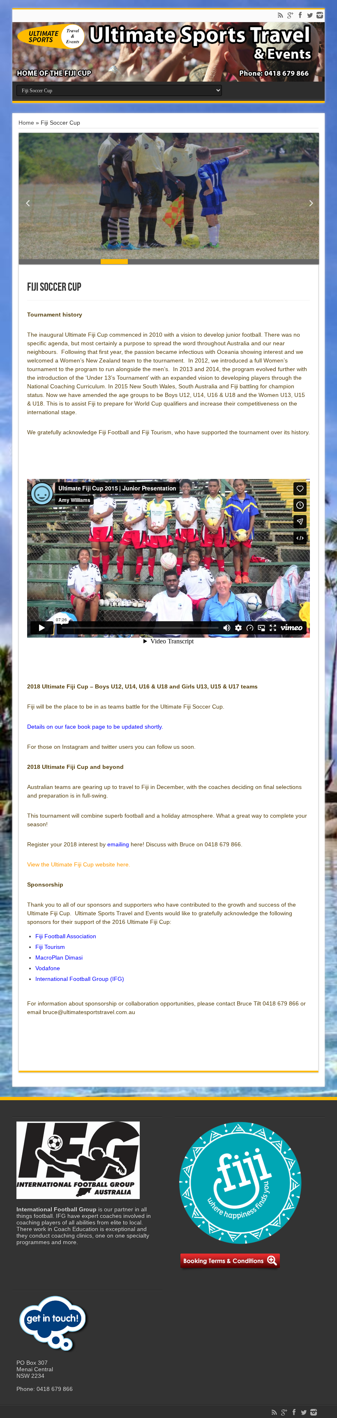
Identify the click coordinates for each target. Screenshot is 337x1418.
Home (26, 122)
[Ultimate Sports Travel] (168, 52)
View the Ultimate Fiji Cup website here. (78, 864)
